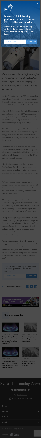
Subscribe (31, 41)
